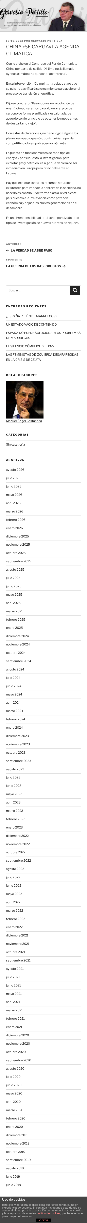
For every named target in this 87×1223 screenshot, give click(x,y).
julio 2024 (13, 678)
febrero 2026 (15, 520)
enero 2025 (14, 628)
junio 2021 (13, 985)
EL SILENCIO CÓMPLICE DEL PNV (30, 346)
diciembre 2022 (17, 836)
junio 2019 (13, 1185)
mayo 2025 (14, 594)
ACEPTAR (43, 1220)
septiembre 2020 (18, 1060)
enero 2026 (14, 528)
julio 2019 (13, 1176)
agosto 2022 (15, 869)
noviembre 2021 (17, 944)
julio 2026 (13, 478)
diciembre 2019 (17, 1135)
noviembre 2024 (18, 644)
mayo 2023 (14, 794)
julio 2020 (13, 1077)
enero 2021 (14, 1027)
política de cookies (48, 1213)
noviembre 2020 (18, 1043)
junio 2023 (13, 786)
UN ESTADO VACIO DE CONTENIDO (31, 324)
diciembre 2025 (17, 536)
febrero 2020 (15, 1118)
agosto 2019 (15, 1168)
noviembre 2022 (18, 844)
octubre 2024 (16, 653)
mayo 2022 (14, 894)
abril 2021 (13, 1002)
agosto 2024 (15, 669)
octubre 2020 (16, 1052)
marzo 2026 (14, 511)
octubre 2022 (15, 852)
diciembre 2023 (17, 736)
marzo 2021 (14, 1010)
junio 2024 (13, 686)
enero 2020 (14, 1127)
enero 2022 (14, 927)
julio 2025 (13, 578)
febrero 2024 (15, 719)
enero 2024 (14, 727)
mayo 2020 (14, 1093)
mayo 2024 (14, 694)
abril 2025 (13, 603)
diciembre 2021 (17, 935)
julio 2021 (13, 977)
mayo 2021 (14, 994)
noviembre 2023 (18, 744)
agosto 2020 (15, 1068)
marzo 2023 (14, 811)
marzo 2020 (14, 1110)
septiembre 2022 (18, 860)
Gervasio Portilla (47, 40)
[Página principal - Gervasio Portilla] (43, 16)
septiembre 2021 (18, 960)
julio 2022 (13, 877)
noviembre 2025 (18, 544)
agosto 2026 (15, 470)
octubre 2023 (16, 752)
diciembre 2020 (17, 1035)
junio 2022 (13, 885)
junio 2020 (13, 1085)
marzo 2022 (14, 910)
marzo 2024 (14, 711)
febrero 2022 (15, 919)
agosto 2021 (15, 969)
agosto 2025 (15, 569)
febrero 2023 (15, 819)
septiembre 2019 (18, 1160)
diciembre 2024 (17, 636)
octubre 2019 (15, 1152)
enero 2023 (14, 827)
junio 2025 (13, 586)
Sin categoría (15, 444)
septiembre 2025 (18, 561)
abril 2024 (13, 702)
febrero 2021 (15, 1018)
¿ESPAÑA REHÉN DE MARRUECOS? (31, 316)
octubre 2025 (16, 553)
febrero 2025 (15, 619)
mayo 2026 (14, 495)
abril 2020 (13, 1102)
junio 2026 (13, 486)
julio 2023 (13, 777)
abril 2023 (13, 802)
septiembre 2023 (18, 761)
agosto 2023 (15, 769)
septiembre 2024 (18, 661)
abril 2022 (13, 902)
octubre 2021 (15, 952)
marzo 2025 (14, 611)
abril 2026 (13, 503)
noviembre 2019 (18, 1143)
